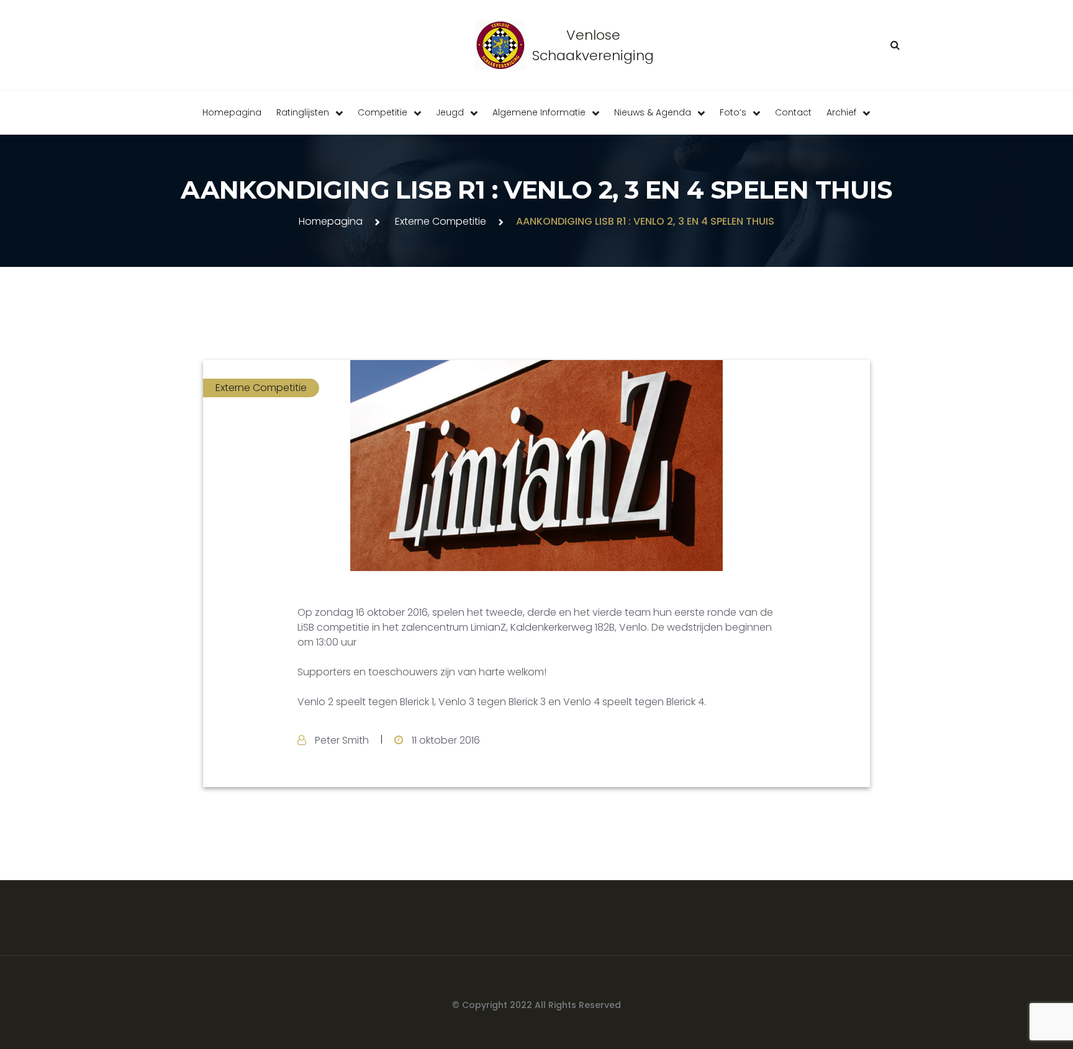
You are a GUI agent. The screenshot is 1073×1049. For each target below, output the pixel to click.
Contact (793, 112)
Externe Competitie (440, 221)
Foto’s (733, 112)
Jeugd (450, 112)
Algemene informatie (539, 112)
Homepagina (231, 112)
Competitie (382, 112)
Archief (841, 112)
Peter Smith (342, 740)
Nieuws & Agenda (652, 112)
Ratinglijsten (302, 112)
